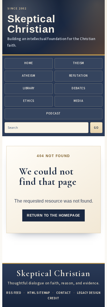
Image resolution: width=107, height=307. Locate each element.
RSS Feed (13, 293)
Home (28, 63)
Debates (78, 88)
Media (78, 101)
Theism (78, 63)
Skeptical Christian (31, 24)
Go (96, 128)
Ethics (28, 101)
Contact (63, 293)
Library (29, 88)
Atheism (28, 76)
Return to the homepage (53, 215)
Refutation (78, 76)
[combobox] (46, 127)
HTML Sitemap (38, 293)
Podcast (53, 113)
